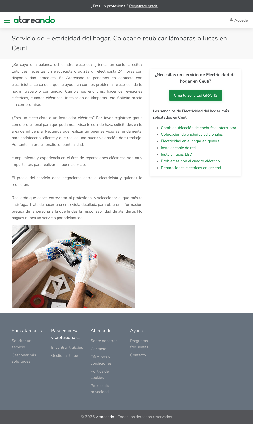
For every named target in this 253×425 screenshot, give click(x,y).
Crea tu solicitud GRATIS (195, 95)
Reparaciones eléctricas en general (191, 168)
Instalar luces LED (176, 154)
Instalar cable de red (178, 148)
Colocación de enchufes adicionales (192, 134)
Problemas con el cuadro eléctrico (190, 161)
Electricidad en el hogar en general (190, 141)
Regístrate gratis (143, 6)
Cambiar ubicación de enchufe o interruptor (198, 128)
